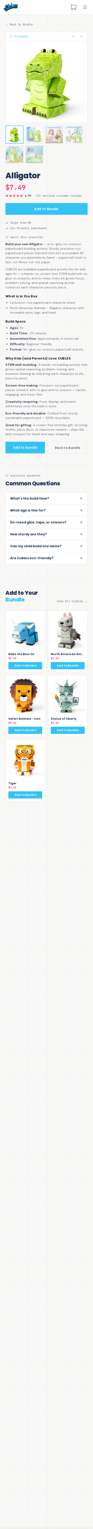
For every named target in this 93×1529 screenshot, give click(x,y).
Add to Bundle (46, 209)
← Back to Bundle (19, 24)
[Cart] (74, 7)
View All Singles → (72, 601)
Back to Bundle (68, 448)
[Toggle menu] (84, 7)
